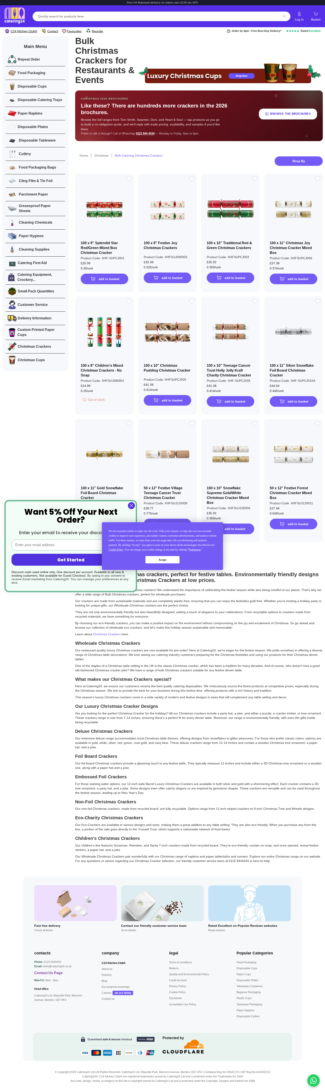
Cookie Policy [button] (116, 549)
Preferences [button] (195, 549)
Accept (162, 559)
